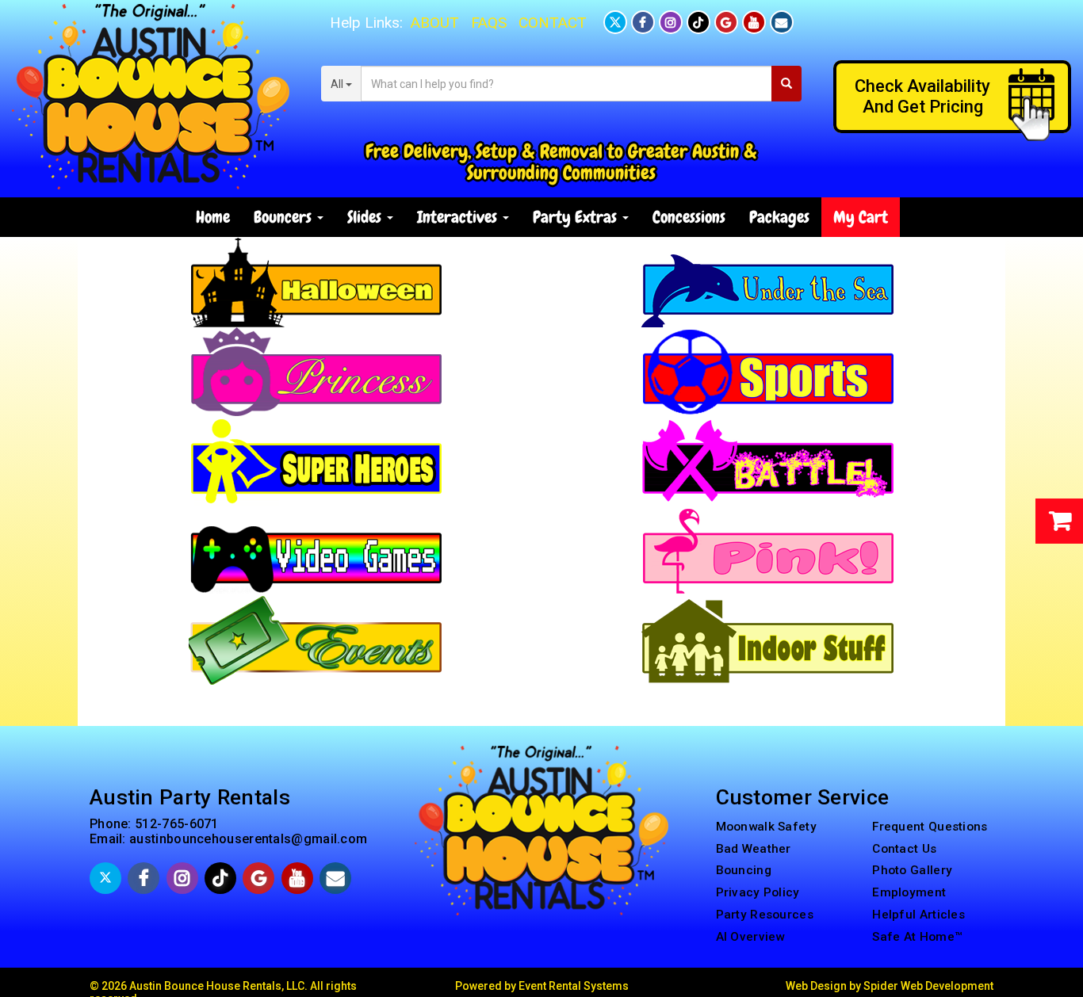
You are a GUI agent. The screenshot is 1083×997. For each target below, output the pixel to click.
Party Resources (765, 914)
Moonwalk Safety (766, 826)
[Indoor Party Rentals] (767, 639)
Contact (553, 22)
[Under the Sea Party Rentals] (767, 281)
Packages (779, 216)
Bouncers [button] (285, 216)
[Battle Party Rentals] (767, 460)
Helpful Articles (918, 914)
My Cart (860, 216)
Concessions (688, 216)
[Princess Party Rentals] (315, 371)
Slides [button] (366, 216)
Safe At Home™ (917, 937)
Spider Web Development (928, 986)
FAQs (489, 22)
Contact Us (904, 849)
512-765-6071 (177, 823)
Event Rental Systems (574, 986)
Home (213, 216)
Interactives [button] (459, 216)
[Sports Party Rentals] (767, 371)
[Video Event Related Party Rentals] (315, 639)
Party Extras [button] (577, 216)
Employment (909, 892)
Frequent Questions (929, 826)
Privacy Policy (758, 892)
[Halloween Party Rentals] (315, 281)
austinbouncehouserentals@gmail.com (248, 838)
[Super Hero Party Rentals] (315, 460)
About (435, 22)
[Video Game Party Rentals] (315, 550)
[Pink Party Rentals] (767, 550)
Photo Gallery (912, 870)
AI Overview (750, 937)
